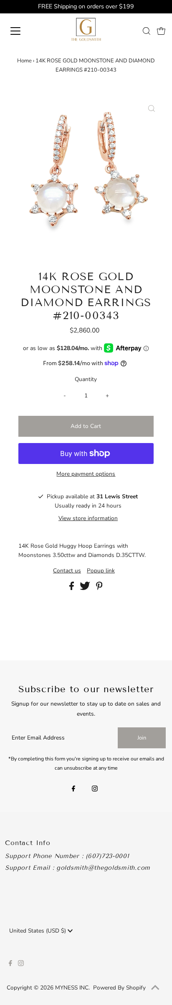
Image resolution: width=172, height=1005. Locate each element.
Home (24, 60)
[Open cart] (161, 31)
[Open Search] (146, 31)
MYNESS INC (72, 988)
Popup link (101, 571)
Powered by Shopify (119, 988)
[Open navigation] (24, 31)
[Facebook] (73, 789)
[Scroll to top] (155, 988)
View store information (88, 518)
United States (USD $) (38, 931)
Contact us (67, 571)
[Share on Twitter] (86, 588)
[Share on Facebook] (72, 588)
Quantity (86, 379)
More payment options (85, 474)
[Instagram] (95, 789)
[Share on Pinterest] (99, 588)
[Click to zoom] (151, 109)
